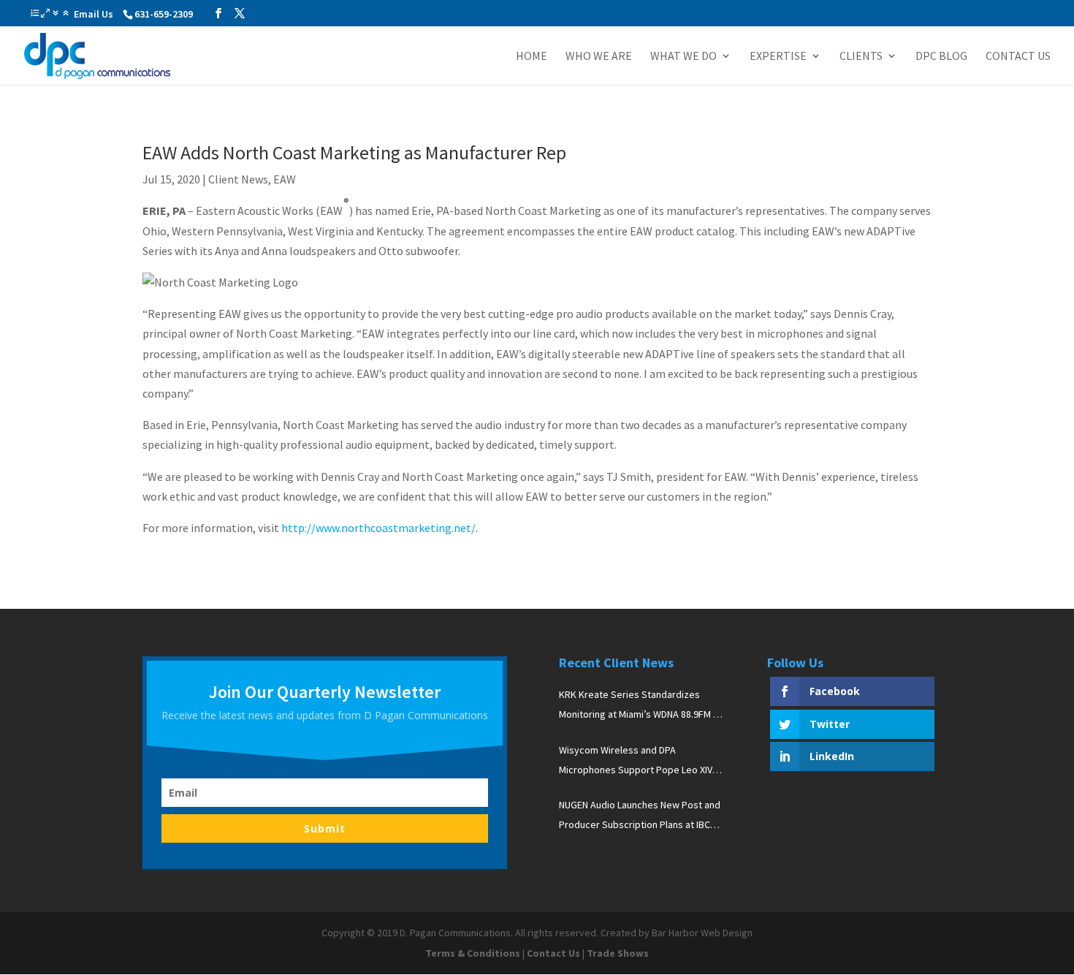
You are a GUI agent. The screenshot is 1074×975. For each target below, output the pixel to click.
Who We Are (598, 56)
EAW (284, 179)
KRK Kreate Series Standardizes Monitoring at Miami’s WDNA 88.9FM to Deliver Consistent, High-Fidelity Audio (641, 706)
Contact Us (1018, 56)
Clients (861, 56)
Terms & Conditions (472, 953)
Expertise (778, 56)
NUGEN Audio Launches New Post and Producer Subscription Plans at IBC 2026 (639, 816)
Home (531, 56)
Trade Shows (618, 953)
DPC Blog (941, 56)
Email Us (93, 13)
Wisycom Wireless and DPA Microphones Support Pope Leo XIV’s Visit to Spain (639, 761)
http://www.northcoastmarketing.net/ (378, 527)
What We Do (683, 56)
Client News (238, 179)
